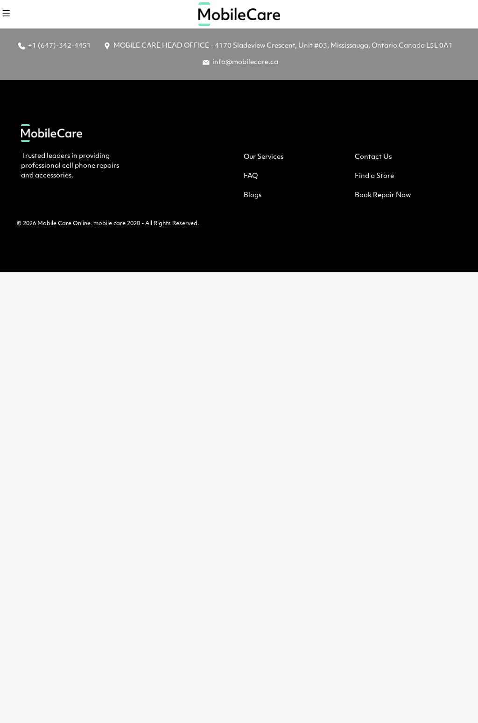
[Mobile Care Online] (239, 14)
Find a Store (374, 176)
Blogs (252, 195)
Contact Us (373, 157)
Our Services (263, 157)
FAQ (251, 176)
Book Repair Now (383, 195)
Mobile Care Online (64, 224)
